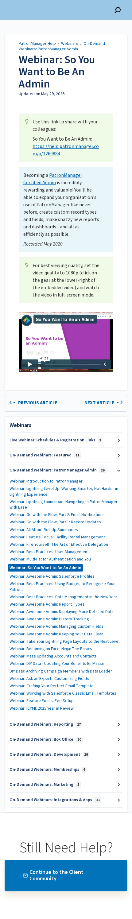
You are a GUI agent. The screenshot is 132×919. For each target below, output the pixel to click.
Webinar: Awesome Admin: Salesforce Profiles (52, 576)
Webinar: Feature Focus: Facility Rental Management (57, 537)
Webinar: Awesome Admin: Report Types (47, 604)
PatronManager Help (37, 44)
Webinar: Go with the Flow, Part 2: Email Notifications (57, 515)
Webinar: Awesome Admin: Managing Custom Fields (56, 626)
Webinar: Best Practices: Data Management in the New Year (64, 597)
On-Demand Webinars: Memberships (47, 769)
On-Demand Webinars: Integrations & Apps (55, 800)
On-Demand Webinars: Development (49, 754)
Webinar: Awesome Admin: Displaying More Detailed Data (62, 612)
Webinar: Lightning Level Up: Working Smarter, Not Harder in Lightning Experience (64, 491)
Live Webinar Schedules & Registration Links (55, 440)
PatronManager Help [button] (28, 3)
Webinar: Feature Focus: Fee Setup (42, 701)
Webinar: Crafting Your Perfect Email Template (52, 686)
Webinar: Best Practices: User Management (49, 552)
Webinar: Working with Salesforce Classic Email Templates (63, 693)
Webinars (69, 44)
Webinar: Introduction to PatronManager (46, 481)
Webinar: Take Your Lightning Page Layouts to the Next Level (65, 641)
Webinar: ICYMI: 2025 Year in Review (42, 708)
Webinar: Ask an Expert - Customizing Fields (49, 679)
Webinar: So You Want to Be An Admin (57, 72)
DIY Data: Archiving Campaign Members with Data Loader (61, 671)
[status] (66, 138)
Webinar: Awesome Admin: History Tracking (49, 619)
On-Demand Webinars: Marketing (44, 784)
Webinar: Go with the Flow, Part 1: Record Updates (55, 522)
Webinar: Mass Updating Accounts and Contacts (54, 656)
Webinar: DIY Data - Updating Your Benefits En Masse (57, 664)
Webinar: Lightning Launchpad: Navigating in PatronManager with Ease (64, 504)
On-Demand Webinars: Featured (44, 455)
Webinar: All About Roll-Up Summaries (44, 530)
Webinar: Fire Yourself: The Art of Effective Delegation (59, 544)
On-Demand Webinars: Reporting (45, 724)
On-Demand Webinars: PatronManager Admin (62, 46)
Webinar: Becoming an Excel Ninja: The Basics (51, 649)
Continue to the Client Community (56, 875)
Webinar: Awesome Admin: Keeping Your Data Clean (57, 634)
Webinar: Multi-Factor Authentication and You (50, 559)
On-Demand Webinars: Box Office (45, 739)
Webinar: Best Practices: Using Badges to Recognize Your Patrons (62, 586)
